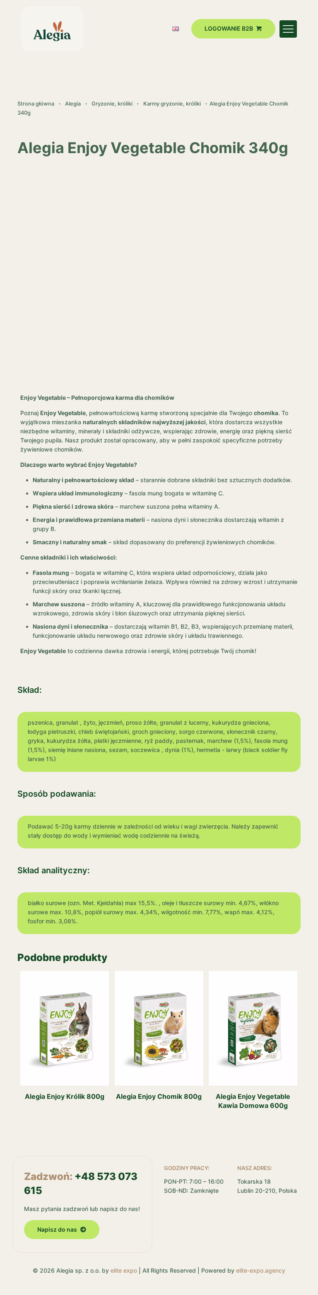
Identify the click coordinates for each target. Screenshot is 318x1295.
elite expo (124, 1270)
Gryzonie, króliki (112, 104)
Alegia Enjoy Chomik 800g (159, 1096)
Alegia (73, 104)
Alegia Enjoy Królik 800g (64, 1096)
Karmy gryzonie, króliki (172, 104)
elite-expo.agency (260, 1270)
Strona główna (35, 104)
